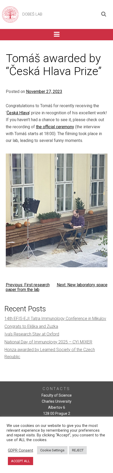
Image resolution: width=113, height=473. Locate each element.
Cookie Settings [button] (52, 450)
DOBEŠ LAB (32, 14)
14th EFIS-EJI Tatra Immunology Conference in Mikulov (55, 318)
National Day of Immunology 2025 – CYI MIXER (48, 341)
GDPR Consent (20, 450)
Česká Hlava (18, 112)
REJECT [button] (78, 450)
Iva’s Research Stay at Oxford (31, 334)
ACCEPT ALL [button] (20, 461)
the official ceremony (55, 126)
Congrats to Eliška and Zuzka (31, 326)
